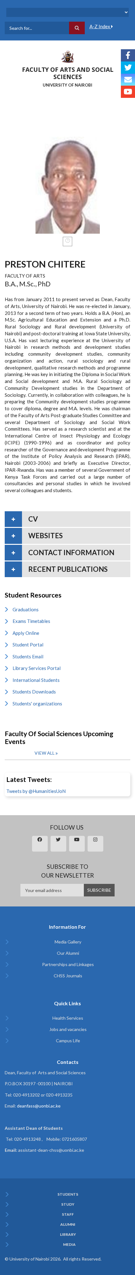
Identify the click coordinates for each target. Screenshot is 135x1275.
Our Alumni (68, 953)
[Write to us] (128, 80)
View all (45, 753)
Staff (68, 1214)
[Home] (67, 56)
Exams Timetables (31, 621)
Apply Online (26, 633)
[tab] (67, 519)
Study (67, 1204)
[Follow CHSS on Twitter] (128, 67)
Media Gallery (68, 941)
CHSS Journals (68, 975)
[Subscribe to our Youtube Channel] (128, 92)
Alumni (67, 1224)
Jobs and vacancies (68, 1029)
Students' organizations (37, 703)
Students (67, 1194)
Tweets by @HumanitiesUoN (36, 791)
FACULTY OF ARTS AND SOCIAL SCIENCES (67, 73)
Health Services (67, 1018)
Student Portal (28, 644)
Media (69, 1244)
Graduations (26, 609)
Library (68, 1234)
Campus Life (68, 1040)
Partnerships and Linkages (68, 964)
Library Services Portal (37, 668)
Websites (45, 535)
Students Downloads (34, 691)
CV (33, 519)
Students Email (28, 656)
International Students (36, 680)
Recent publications (68, 569)
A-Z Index (100, 26)
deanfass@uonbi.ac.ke (39, 1105)
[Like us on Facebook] (128, 55)
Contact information (71, 552)
